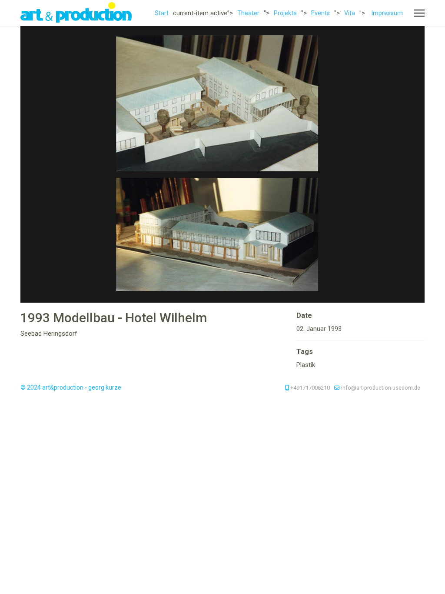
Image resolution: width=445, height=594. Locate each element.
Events (320, 13)
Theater (248, 13)
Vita (349, 13)
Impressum (387, 13)
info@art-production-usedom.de (380, 387)
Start (162, 13)
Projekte (285, 13)
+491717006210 (310, 387)
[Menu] (419, 13)
